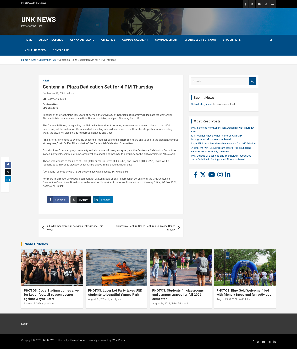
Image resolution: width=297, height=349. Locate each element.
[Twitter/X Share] (8, 172)
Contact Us (61, 50)
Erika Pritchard (180, 303)
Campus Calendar (135, 39)
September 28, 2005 (54, 93)
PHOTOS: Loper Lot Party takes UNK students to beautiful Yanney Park (115, 292)
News (46, 80)
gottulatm (49, 303)
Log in (24, 323)
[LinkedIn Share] (8, 179)
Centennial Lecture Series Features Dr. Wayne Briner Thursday (145, 227)
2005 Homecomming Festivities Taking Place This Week (75, 227)
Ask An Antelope (82, 39)
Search (252, 81)
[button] (7, 186)
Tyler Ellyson (115, 299)
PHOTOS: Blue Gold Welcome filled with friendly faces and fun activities (244, 292)
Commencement (166, 39)
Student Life (232, 39)
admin (70, 93)
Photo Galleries (36, 244)
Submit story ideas (201, 104)
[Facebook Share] (8, 165)
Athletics (108, 39)
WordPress (118, 340)
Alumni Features (51, 39)
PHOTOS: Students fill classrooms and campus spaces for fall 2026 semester (178, 294)
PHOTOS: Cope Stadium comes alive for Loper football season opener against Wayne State (51, 294)
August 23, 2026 (225, 299)
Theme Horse (77, 340)
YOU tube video (35, 50)
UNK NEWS (38, 20)
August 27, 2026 (33, 303)
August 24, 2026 (161, 303)
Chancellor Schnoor (200, 39)
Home (28, 39)
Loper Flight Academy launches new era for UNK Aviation (223, 143)
